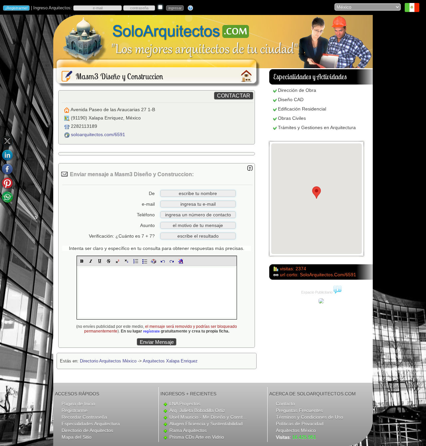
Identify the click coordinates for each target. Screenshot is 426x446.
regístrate (151, 331)
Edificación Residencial (302, 109)
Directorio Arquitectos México (108, 360)
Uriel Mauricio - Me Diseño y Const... (208, 417)
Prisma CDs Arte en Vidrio (196, 437)
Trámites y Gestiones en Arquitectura (317, 127)
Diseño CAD (291, 99)
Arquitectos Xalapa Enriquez (170, 360)
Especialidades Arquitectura (91, 423)
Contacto (285, 403)
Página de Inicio (78, 403)
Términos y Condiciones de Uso (309, 417)
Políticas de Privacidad (299, 423)
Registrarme (75, 410)
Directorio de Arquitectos (87, 430)
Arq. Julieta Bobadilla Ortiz (197, 410)
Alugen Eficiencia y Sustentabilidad (206, 423)
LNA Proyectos (184, 403)
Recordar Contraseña (84, 417)
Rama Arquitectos (188, 430)
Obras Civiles (292, 118)
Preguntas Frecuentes (299, 410)
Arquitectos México (296, 430)
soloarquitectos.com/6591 (98, 134)
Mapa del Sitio (77, 437)
